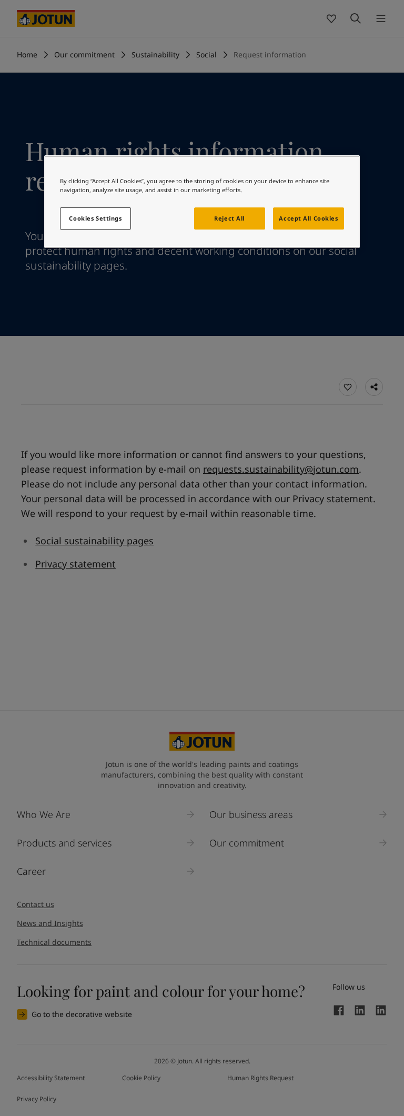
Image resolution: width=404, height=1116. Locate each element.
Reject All (229, 218)
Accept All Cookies (308, 218)
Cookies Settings (95, 218)
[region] (202, 201)
